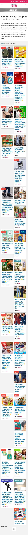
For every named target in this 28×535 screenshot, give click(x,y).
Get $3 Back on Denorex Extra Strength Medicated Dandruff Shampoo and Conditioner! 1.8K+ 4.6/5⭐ (20, 439)
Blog (12, 1)
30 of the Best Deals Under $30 (19, 522)
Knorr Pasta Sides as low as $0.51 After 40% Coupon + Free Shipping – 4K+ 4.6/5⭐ (7, 152)
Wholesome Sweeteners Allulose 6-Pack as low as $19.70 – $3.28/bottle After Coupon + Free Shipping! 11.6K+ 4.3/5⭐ (7, 469)
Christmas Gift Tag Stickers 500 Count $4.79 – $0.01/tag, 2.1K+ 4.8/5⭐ (7, 248)
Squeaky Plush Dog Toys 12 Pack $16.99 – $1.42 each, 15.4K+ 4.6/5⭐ (7, 330)
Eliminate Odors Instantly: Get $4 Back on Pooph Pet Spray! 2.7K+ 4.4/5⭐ (20, 412)
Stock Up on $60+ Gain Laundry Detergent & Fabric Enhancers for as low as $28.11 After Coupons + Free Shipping (20, 125)
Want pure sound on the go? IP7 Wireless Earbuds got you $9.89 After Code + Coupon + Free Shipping (20, 178)
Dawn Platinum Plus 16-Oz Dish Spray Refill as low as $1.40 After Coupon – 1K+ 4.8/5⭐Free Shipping (20, 250)
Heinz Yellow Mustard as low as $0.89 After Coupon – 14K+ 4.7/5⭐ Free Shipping (20, 64)
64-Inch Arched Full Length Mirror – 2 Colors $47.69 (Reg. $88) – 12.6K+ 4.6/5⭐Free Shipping (20, 278)
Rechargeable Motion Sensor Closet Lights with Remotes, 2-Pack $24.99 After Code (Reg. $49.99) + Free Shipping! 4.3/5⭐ (20, 499)
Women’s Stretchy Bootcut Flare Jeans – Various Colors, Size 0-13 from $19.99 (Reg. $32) (20, 305)
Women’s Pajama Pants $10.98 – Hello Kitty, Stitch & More (20, 151)
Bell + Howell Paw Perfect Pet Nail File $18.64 (20, 202)
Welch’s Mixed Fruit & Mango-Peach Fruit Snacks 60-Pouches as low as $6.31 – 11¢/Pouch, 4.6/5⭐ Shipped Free (20, 361)
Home (2, 43)
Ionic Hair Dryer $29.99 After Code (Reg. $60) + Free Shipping (7, 123)
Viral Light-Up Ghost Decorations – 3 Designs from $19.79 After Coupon (20, 387)
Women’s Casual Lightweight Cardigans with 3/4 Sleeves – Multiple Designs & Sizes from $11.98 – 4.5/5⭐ (20, 332)
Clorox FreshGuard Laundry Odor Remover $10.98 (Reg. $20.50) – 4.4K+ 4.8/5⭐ (6, 91)
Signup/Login (23, 1)
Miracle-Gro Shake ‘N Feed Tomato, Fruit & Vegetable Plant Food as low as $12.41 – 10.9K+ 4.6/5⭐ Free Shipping (7, 279)
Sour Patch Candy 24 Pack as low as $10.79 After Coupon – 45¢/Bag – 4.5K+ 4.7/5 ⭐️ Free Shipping (7, 413)
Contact (17, 1)
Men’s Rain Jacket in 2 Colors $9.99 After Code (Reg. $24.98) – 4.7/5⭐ (7, 63)
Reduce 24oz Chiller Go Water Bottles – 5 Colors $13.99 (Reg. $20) (20, 223)
